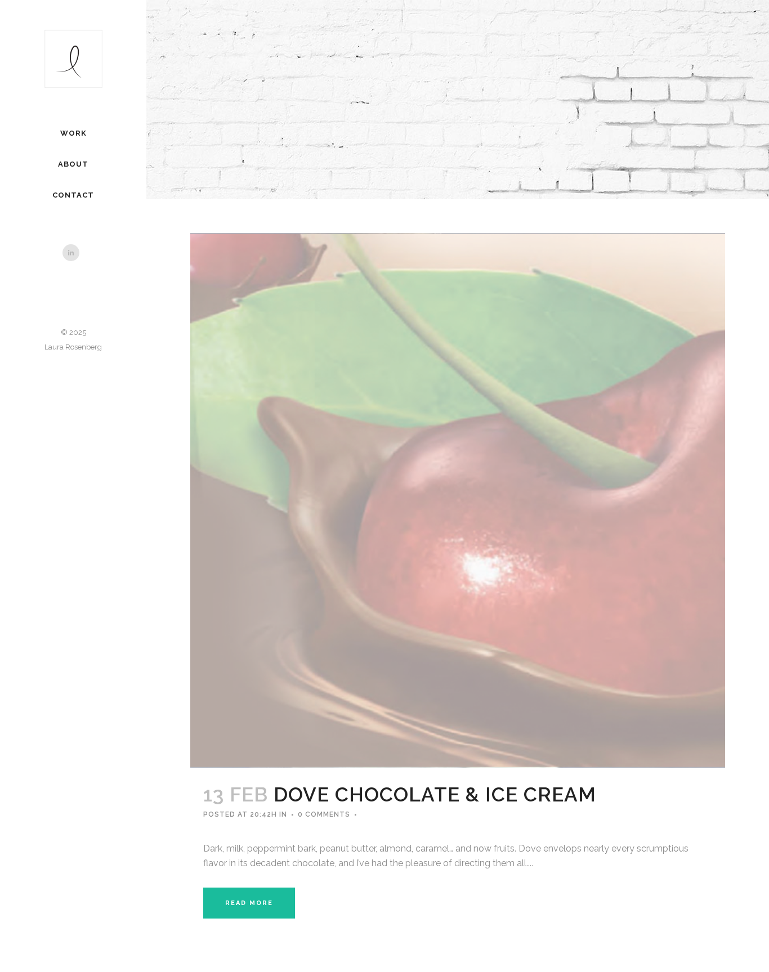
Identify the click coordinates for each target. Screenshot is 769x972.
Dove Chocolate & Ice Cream (435, 794)
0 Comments (324, 814)
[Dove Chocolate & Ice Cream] (457, 500)
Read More (249, 903)
